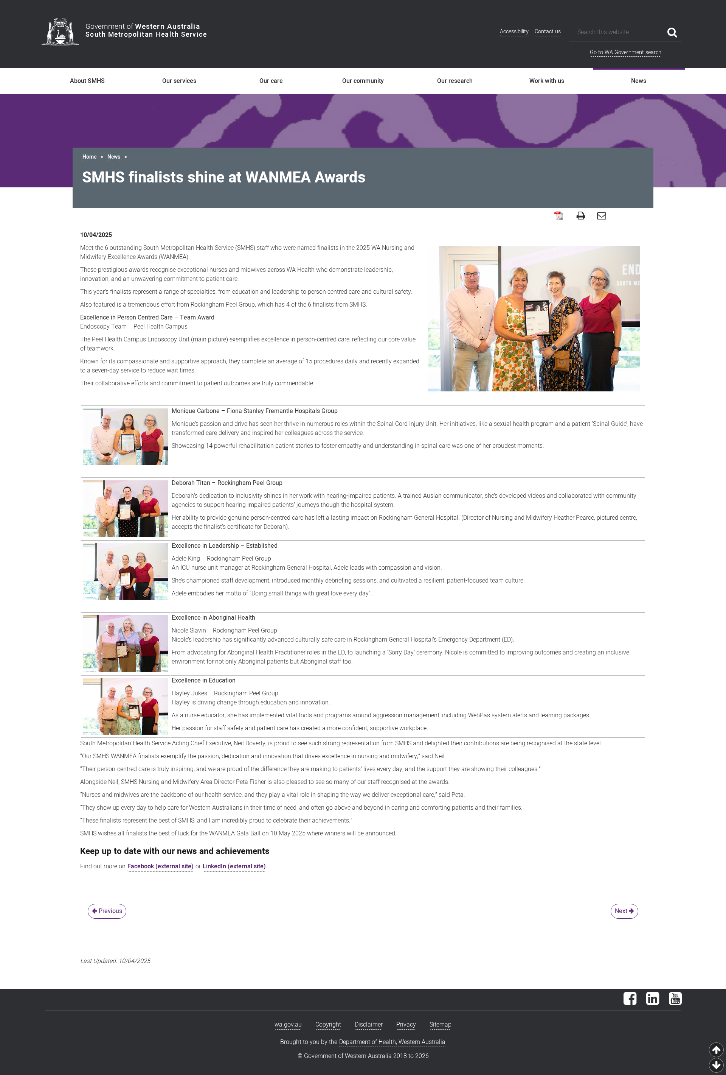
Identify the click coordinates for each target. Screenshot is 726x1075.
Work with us (546, 81)
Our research (455, 81)
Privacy (406, 1024)
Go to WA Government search (625, 52)
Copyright (328, 1024)
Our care (271, 81)
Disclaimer (369, 1024)
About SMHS (87, 81)
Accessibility (514, 32)
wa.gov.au (288, 1024)
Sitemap (440, 1024)
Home (89, 157)
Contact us (548, 32)
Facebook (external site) (160, 866)
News (638, 81)
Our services (179, 81)
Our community (363, 81)
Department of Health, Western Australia (392, 1042)
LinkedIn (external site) (234, 866)
